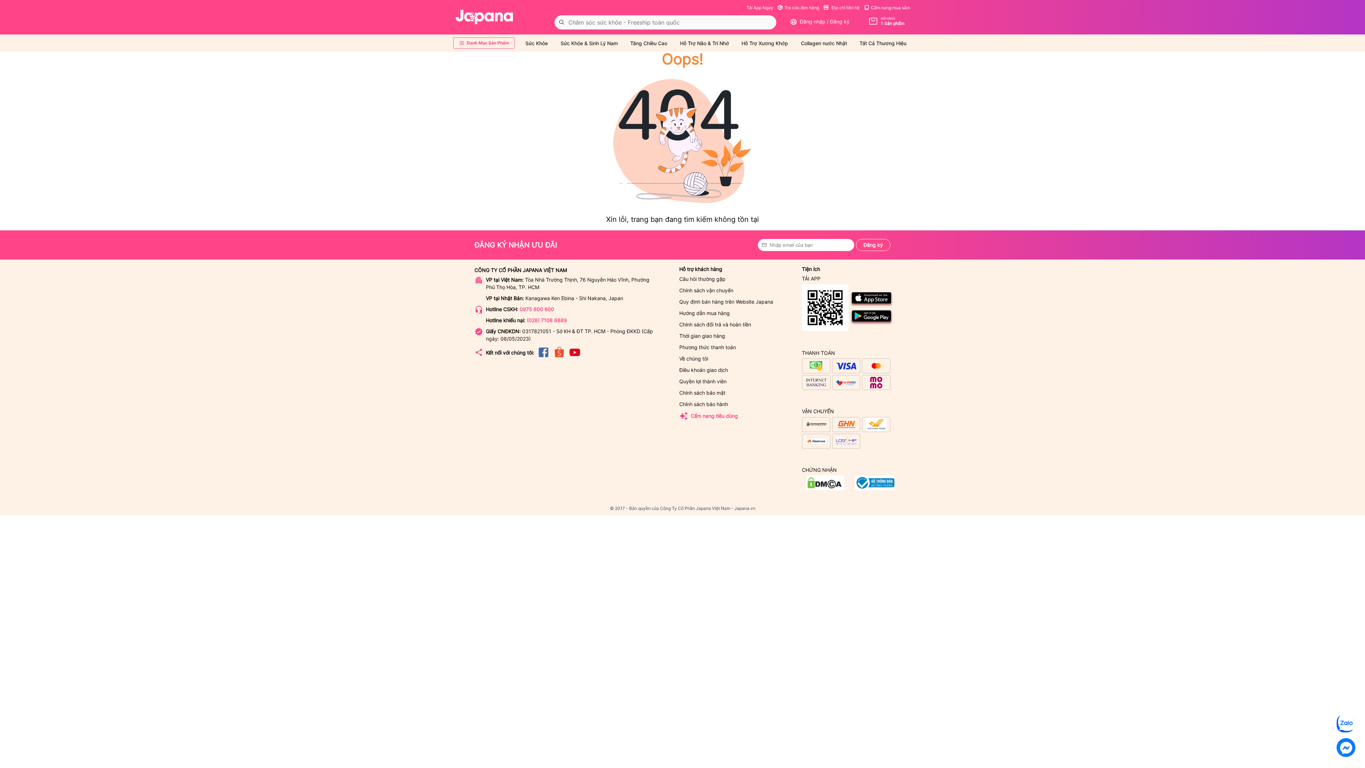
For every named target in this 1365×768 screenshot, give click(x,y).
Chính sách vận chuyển (706, 290)
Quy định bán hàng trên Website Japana (726, 302)
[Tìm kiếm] (561, 22)
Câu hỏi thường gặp (702, 279)
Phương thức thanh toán (707, 347)
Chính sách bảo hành (703, 404)
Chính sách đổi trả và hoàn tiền (715, 324)
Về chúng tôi (693, 359)
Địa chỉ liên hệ (845, 7)
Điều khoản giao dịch (703, 370)
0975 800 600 (537, 309)
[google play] (872, 323)
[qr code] (825, 308)
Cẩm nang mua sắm (890, 7)
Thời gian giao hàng (702, 336)
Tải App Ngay (759, 7)
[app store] (872, 305)
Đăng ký (873, 245)
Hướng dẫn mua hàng (704, 313)
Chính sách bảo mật (702, 393)
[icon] (543, 357)
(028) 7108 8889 (547, 320)
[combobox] (665, 22)
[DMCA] (874, 488)
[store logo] (484, 17)
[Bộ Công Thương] (825, 488)
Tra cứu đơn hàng (802, 7)
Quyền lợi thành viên (703, 381)
